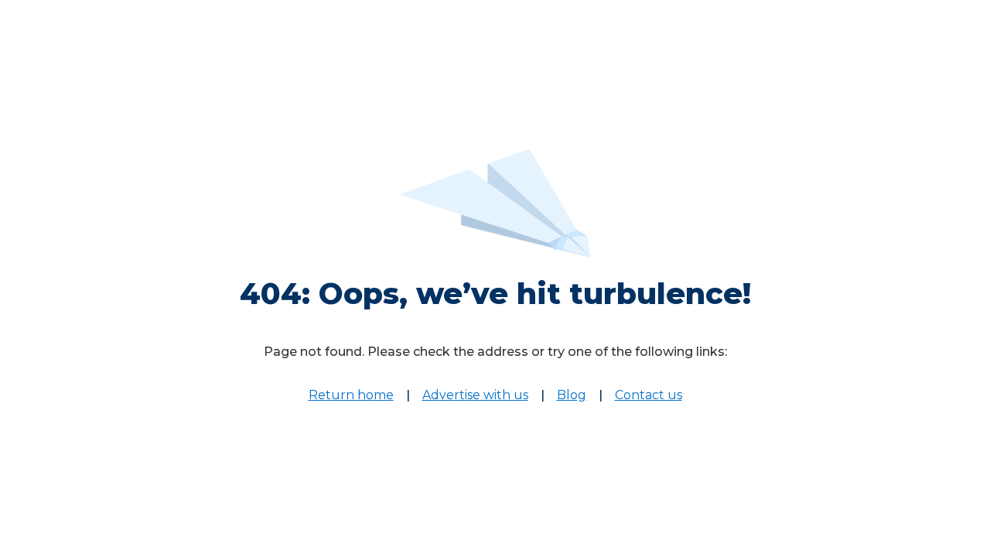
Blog (571, 395)
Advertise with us (475, 395)
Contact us (648, 395)
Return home (351, 395)
